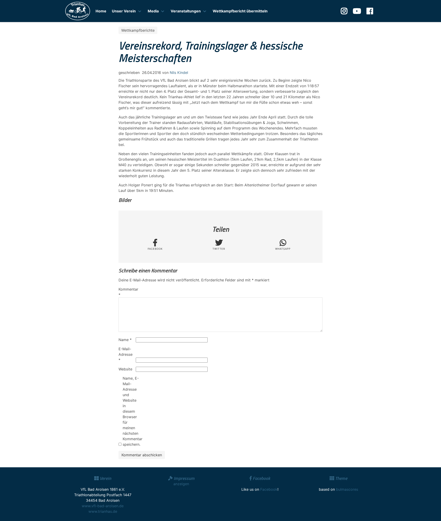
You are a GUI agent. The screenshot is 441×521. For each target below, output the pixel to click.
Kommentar (127, 292)
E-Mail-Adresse (126, 354)
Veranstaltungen (186, 11)
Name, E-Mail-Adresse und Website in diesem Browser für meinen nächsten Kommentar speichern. (131, 411)
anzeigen (181, 484)
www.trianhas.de (102, 511)
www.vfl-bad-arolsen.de (103, 506)
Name (125, 339)
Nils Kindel (179, 72)
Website (125, 369)
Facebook (268, 489)
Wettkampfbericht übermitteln (240, 11)
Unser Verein (124, 11)
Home (101, 11)
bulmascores (347, 489)
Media (153, 11)
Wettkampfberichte (138, 30)
